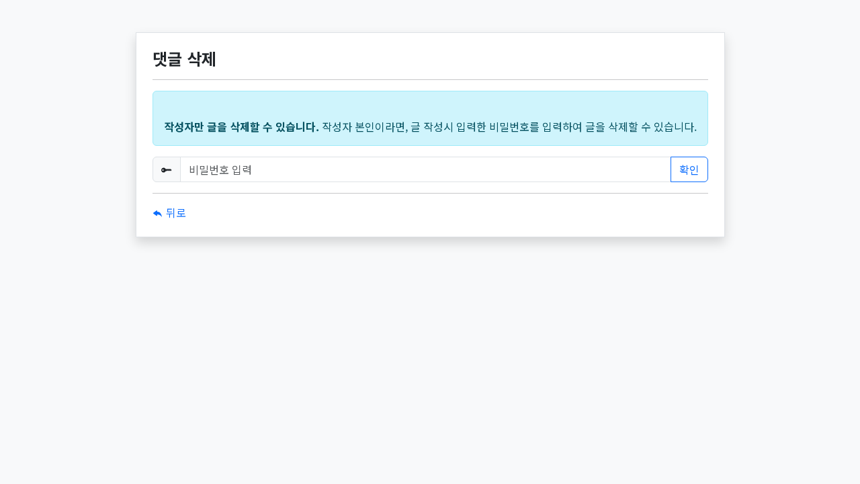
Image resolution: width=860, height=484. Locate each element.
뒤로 (174, 212)
